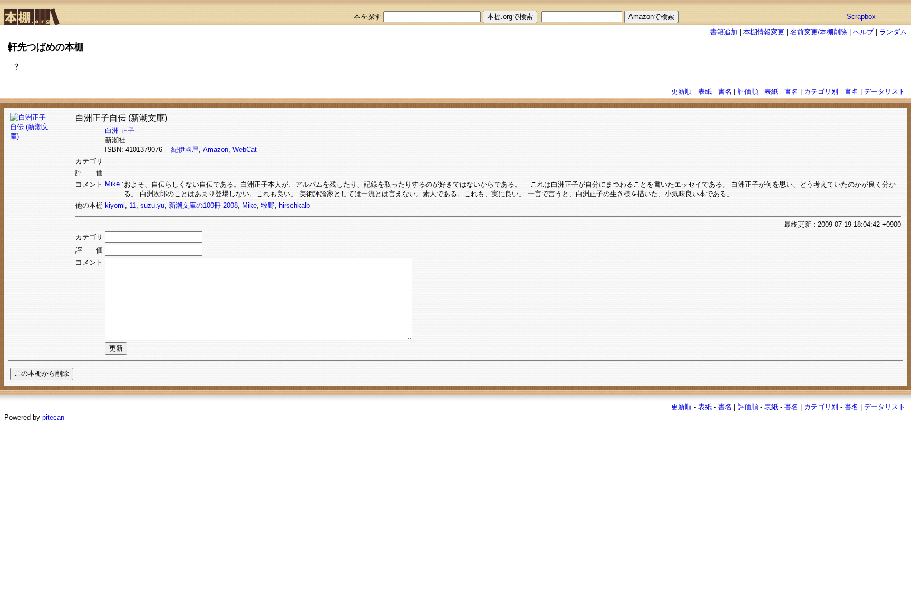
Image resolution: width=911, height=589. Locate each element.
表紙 (705, 91)
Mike (249, 205)
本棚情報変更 (763, 32)
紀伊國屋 (185, 149)
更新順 (681, 91)
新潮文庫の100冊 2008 (203, 205)
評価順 (748, 91)
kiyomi (115, 205)
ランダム (893, 32)
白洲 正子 (119, 130)
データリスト (884, 91)
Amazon (215, 149)
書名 (725, 91)
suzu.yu (152, 205)
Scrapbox (861, 17)
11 (132, 205)
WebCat (244, 149)
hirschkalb (294, 205)
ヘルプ (863, 32)
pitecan (53, 417)
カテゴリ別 (821, 91)
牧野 (268, 205)
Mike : (114, 184)
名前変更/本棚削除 (818, 32)
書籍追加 (724, 32)
